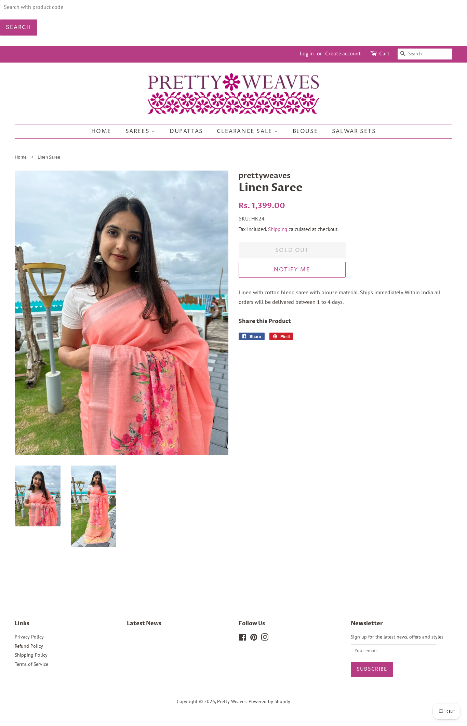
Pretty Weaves (231, 701)
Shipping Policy (31, 655)
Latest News (144, 623)
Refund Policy (29, 646)
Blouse (305, 131)
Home (101, 131)
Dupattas (186, 131)
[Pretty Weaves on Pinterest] (253, 638)
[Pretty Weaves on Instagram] (264, 638)
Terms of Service (31, 664)
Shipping (277, 229)
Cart (384, 54)
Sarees (138, 131)
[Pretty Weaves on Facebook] (242, 638)
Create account (343, 54)
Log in (307, 54)
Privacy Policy (29, 637)
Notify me (292, 269)
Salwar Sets (354, 131)
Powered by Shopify (269, 701)
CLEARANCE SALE (245, 131)
